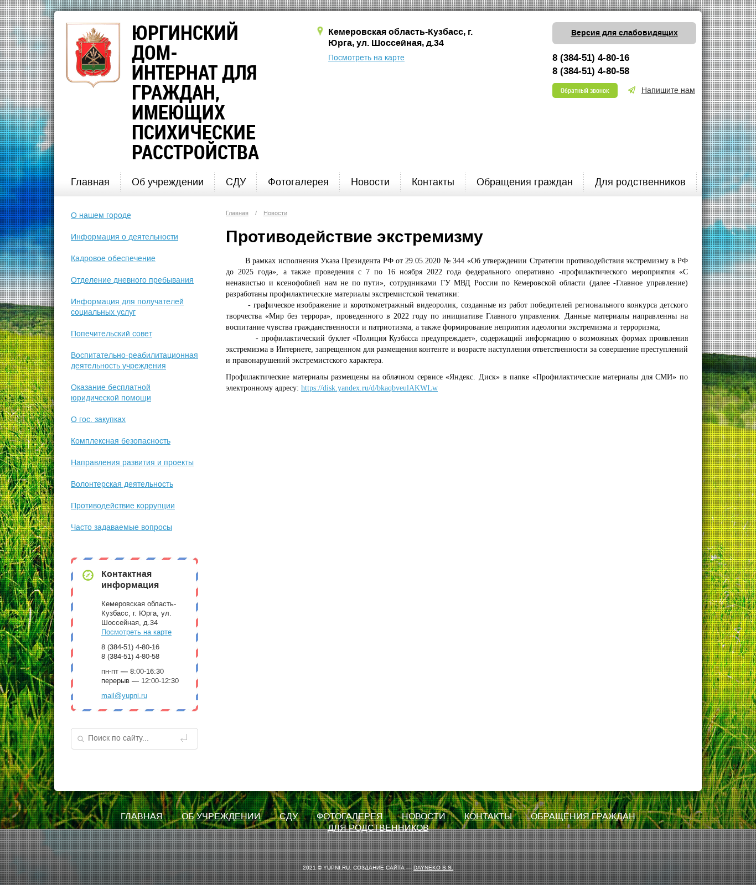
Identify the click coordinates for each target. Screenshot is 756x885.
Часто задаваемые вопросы (121, 527)
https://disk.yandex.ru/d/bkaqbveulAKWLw (369, 388)
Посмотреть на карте (366, 58)
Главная (90, 182)
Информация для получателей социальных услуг (127, 306)
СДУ (236, 182)
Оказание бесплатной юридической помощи (111, 392)
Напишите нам (668, 90)
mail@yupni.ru (124, 695)
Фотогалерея (298, 182)
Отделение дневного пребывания (132, 280)
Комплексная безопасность (120, 441)
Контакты (433, 182)
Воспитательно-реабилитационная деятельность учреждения (134, 360)
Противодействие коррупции (123, 506)
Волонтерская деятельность (122, 484)
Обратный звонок (585, 90)
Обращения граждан (525, 182)
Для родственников (640, 182)
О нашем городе (101, 215)
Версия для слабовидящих (624, 33)
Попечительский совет (111, 334)
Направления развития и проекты (132, 462)
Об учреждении (168, 182)
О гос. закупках (98, 419)
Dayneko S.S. (433, 867)
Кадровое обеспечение (113, 258)
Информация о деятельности (124, 237)
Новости (370, 182)
